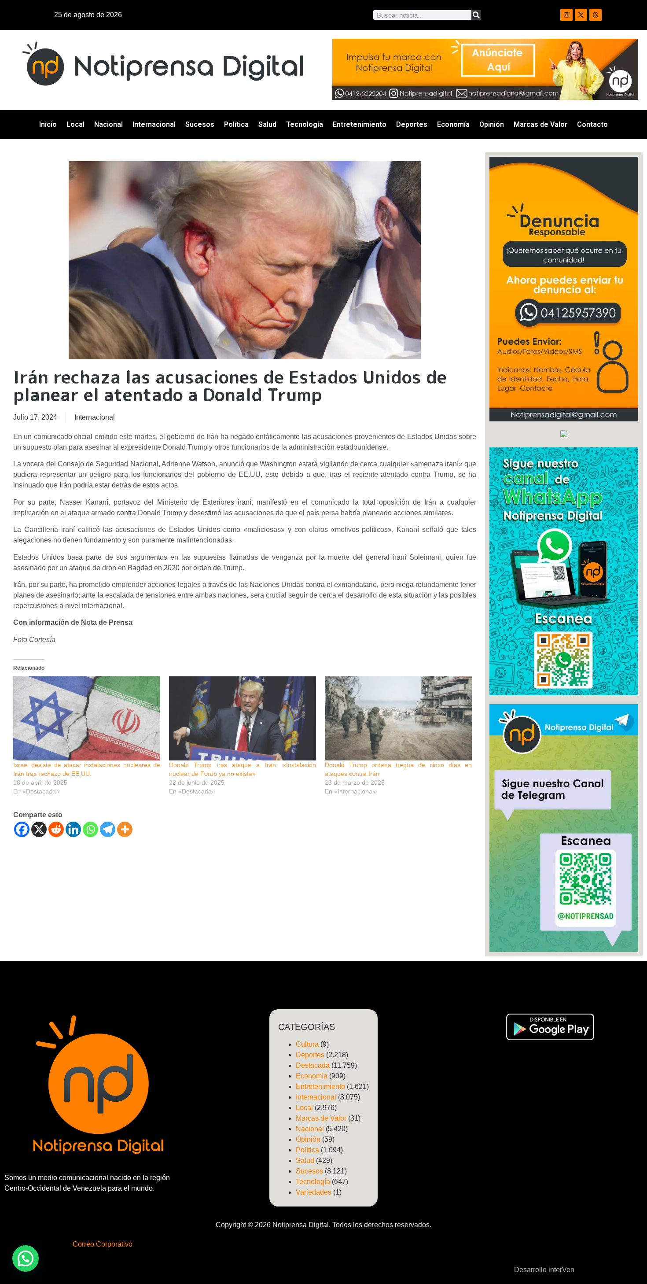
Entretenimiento (359, 124)
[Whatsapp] (90, 829)
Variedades (313, 1192)
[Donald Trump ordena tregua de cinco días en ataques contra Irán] (398, 718)
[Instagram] (566, 15)
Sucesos (199, 124)
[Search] (476, 15)
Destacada (313, 1065)
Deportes (411, 124)
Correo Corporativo (102, 1244)
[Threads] (595, 15)
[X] (39, 829)
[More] (124, 829)
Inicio (48, 124)
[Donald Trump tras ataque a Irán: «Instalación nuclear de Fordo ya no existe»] (242, 718)
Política (236, 124)
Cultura (307, 1044)
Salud (267, 124)
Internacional (154, 124)
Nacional (108, 124)
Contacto (592, 124)
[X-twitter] (581, 15)
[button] (25, 1258)
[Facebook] (21, 829)
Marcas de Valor (540, 124)
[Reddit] (56, 829)
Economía (453, 124)
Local (75, 124)
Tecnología (304, 124)
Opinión (491, 124)
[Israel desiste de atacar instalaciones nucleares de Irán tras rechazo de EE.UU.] (86, 718)
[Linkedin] (73, 829)
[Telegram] (107, 829)
